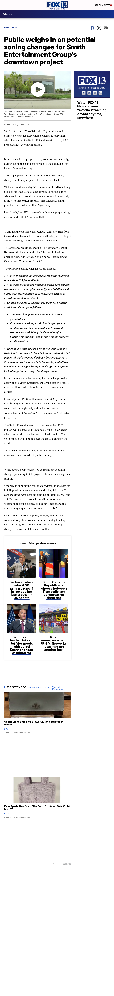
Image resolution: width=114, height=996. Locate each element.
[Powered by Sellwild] (67, 864)
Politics (10, 27)
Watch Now (102, 5)
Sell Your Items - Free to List (38, 688)
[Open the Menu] (5, 5)
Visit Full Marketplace (57, 688)
